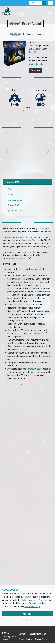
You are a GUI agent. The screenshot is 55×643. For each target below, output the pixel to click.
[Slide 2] (18, 166)
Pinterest (17, 3)
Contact (22, 634)
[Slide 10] (40, 166)
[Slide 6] (29, 166)
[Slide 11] (43, 166)
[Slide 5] (26, 166)
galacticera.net (15, 210)
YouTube (12, 3)
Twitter (7, 3)
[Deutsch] (50, 3)
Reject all (27, 620)
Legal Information (38, 634)
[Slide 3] (20, 166)
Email (22, 3)
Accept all (27, 614)
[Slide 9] (37, 166)
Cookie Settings (42, 639)
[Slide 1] (15, 166)
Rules (10, 194)
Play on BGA (13, 205)
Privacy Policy (25, 639)
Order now (35, 70)
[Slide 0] (12, 166)
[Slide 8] (35, 166)
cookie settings (32, 606)
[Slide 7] (32, 166)
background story (33, 369)
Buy (9, 189)
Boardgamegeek (15, 200)
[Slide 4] (23, 166)
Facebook (3, 3)
